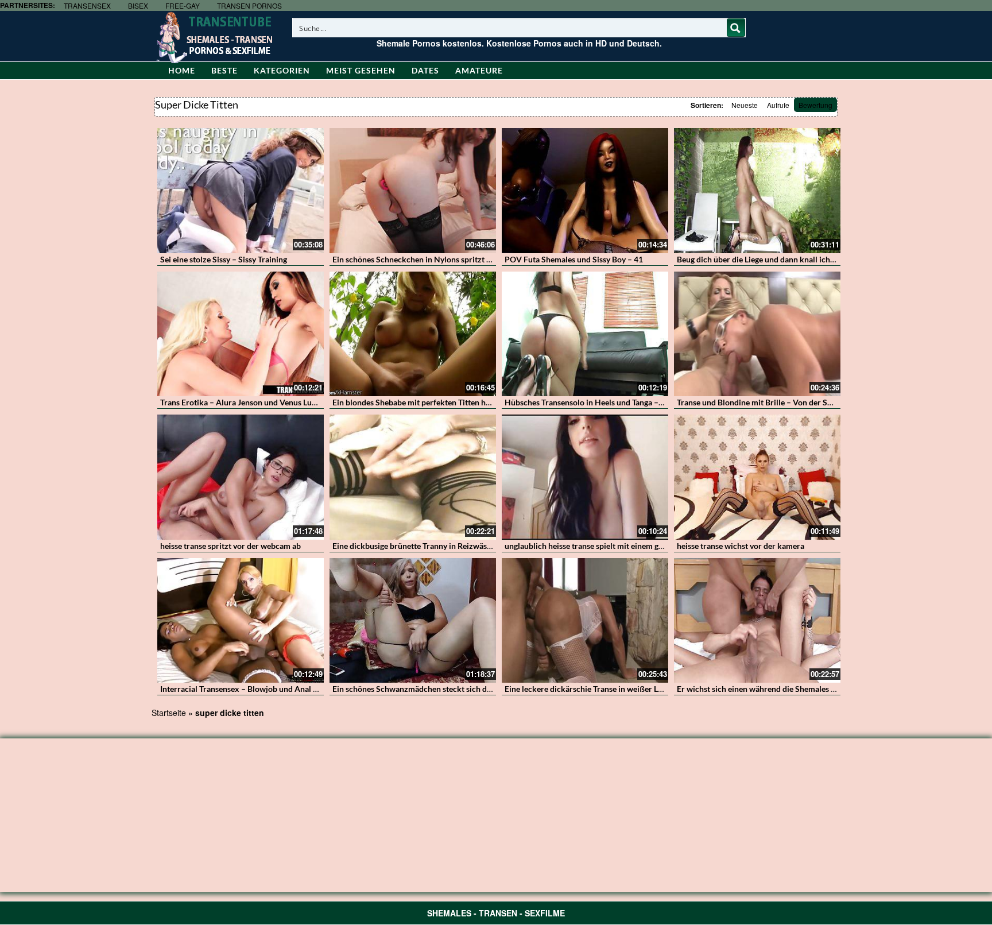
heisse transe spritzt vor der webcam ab (230, 546)
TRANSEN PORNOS (249, 5)
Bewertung (815, 105)
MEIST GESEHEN (361, 70)
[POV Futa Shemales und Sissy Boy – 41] (585, 190)
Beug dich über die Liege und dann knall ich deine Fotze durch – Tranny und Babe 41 (826, 259)
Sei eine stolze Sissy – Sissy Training (223, 259)
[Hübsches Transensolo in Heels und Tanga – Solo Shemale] (585, 334)
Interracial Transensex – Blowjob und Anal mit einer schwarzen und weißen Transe (307, 689)
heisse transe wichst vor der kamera (740, 546)
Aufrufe (778, 105)
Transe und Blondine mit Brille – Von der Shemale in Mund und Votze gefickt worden (827, 402)
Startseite (169, 712)
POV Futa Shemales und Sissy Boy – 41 (574, 259)
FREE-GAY (182, 5)
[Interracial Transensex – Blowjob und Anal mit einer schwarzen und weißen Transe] (240, 620)
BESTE (224, 70)
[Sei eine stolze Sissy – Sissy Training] (240, 190)
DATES (425, 70)
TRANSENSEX (87, 5)
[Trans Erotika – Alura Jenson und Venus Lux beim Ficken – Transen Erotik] (240, 334)
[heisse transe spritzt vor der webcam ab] (240, 477)
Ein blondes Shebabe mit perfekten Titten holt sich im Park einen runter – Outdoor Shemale (495, 402)
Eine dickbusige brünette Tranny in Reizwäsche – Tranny (432, 546)
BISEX (138, 5)
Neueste (744, 105)
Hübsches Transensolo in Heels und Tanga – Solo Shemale (606, 402)
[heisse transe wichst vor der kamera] (757, 477)
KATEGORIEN (282, 70)
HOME (181, 70)
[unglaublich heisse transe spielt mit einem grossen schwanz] (585, 477)
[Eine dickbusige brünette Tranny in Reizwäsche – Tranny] (413, 477)
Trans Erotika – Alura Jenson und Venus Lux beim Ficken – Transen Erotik (291, 402)
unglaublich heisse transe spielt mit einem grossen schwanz (610, 546)
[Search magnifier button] (736, 27)
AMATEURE (479, 70)
